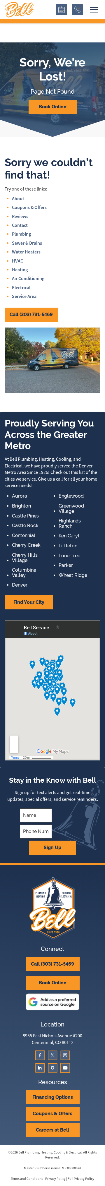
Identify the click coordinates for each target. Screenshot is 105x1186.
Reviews (20, 216)
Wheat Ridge (73, 575)
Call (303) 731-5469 (31, 314)
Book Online (52, 106)
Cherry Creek (26, 545)
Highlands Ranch (70, 523)
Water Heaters (26, 252)
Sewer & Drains (27, 243)
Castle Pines (25, 516)
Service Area (24, 296)
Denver (19, 585)
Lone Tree (69, 555)
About (18, 199)
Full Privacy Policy (81, 1178)
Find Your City (28, 602)
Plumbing (21, 234)
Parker (66, 565)
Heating (20, 270)
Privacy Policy (55, 1178)
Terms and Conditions (27, 1178)
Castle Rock (25, 525)
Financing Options (52, 1097)
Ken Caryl (69, 536)
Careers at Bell (52, 1130)
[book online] (61, 9)
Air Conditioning (28, 278)
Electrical (21, 287)
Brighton (21, 506)
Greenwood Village (71, 508)
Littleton (68, 546)
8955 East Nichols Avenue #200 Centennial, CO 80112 (52, 1039)
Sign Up (52, 847)
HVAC (17, 261)
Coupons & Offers (29, 207)
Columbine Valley (24, 573)
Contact (20, 225)
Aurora (19, 496)
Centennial (23, 535)
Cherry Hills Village (25, 558)
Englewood (71, 496)
